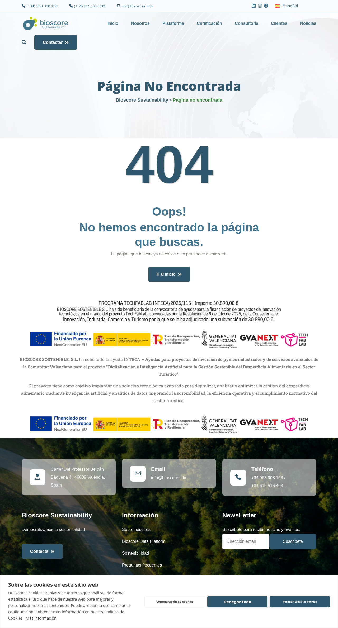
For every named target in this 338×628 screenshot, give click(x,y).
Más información (41, 618)
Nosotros (140, 23)
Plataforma (173, 23)
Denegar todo (237, 601)
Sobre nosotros (136, 529)
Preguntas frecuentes (142, 565)
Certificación (209, 23)
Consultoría (246, 23)
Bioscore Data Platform (143, 541)
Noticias (308, 23)
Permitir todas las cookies (300, 601)
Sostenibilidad (135, 553)
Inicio (112, 23)
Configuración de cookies (174, 601)
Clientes (279, 23)
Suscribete (293, 541)
